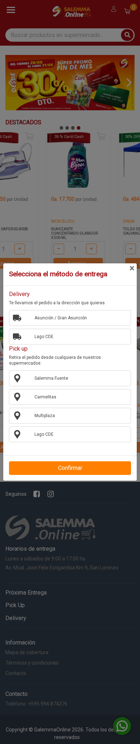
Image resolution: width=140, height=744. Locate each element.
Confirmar (70, 468)
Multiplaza (44, 415)
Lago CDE (43, 336)
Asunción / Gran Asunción (60, 317)
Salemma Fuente (51, 378)
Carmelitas (45, 396)
